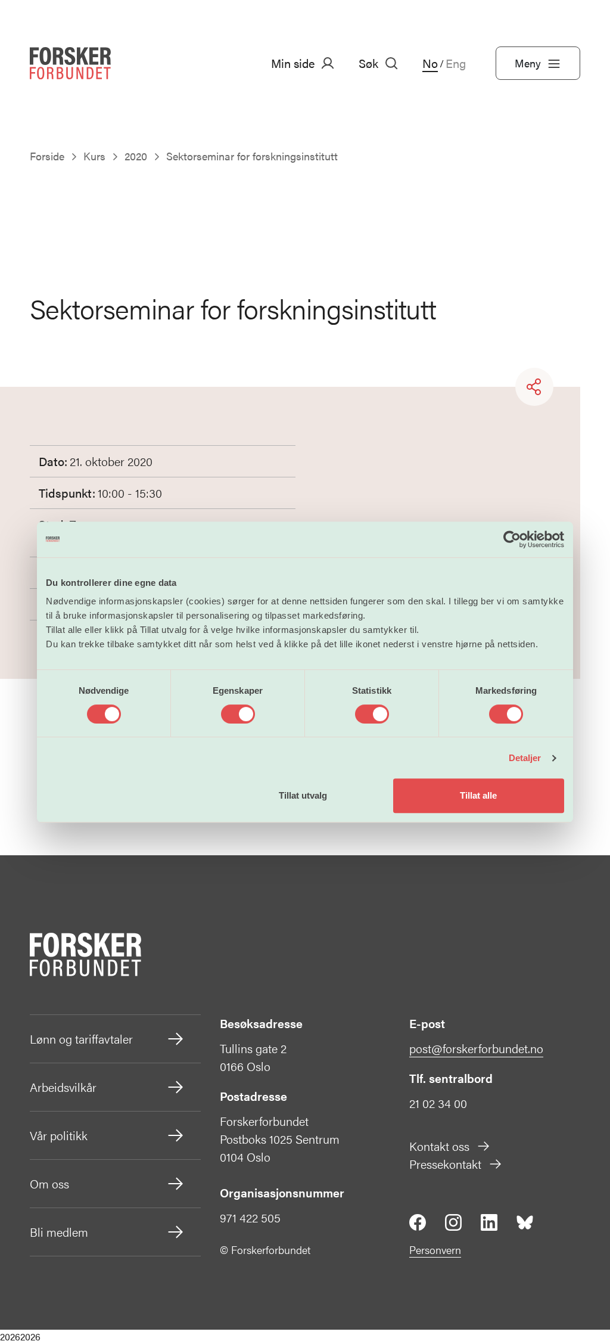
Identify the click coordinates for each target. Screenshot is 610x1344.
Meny (528, 62)
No (430, 63)
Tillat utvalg (303, 795)
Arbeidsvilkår (63, 1086)
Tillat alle (478, 795)
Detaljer (525, 758)
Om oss (49, 1183)
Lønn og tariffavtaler (81, 1038)
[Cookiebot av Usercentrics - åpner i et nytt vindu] (512, 539)
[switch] (238, 714)
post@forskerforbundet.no (476, 1048)
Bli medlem (59, 1231)
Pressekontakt (445, 1163)
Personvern (435, 1249)
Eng (456, 63)
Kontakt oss (439, 1145)
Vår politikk (59, 1135)
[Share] (534, 386)
